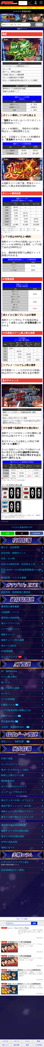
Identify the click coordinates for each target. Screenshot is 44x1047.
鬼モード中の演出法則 (12, 836)
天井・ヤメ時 (8, 558)
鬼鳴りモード (8, 847)
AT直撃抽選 (7, 651)
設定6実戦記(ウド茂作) (12, 870)
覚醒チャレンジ (10, 716)
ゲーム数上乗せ (9, 677)
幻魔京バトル (9, 705)
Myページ (35, 4)
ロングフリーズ (11, 657)
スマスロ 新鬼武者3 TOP (22, 527)
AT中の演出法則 (9, 842)
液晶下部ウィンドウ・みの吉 (16, 806)
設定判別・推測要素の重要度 (15, 592)
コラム (27, 1041)
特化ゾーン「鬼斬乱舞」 (15, 741)
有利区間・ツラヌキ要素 (13, 577)
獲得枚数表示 (8, 781)
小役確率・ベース (10, 612)
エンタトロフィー (10, 764)
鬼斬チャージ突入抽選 (12, 640)
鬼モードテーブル (10, 623)
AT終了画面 (7, 758)
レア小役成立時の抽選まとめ (16, 710)
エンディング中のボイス (14, 792)
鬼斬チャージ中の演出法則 (14, 831)
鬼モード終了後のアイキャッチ (17, 817)
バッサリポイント (10, 629)
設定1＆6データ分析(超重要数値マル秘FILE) (21, 571)
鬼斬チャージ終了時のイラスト (17, 811)
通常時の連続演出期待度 (13, 825)
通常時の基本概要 (10, 606)
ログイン (23, 3)
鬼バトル (5, 682)
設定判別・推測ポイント (13, 553)
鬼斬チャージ (8, 634)
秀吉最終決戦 (9, 721)
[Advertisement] (22, 895)
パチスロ (5, 1041)
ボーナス (5, 693)
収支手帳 (30, 4)
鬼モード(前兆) (8, 645)
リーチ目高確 (8, 699)
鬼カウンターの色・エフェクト (17, 800)
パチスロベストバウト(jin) (14, 863)
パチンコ (16, 1041)
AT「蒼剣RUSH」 (10, 671)
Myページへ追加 (22, 919)
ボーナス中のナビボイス (14, 786)
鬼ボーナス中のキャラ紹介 (15, 770)
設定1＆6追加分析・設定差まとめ (18, 564)
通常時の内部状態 (10, 618)
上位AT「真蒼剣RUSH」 (15, 727)
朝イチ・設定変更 (10, 547)
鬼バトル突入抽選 (10, 688)
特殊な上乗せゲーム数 (12, 775)
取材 (27, 1045)
